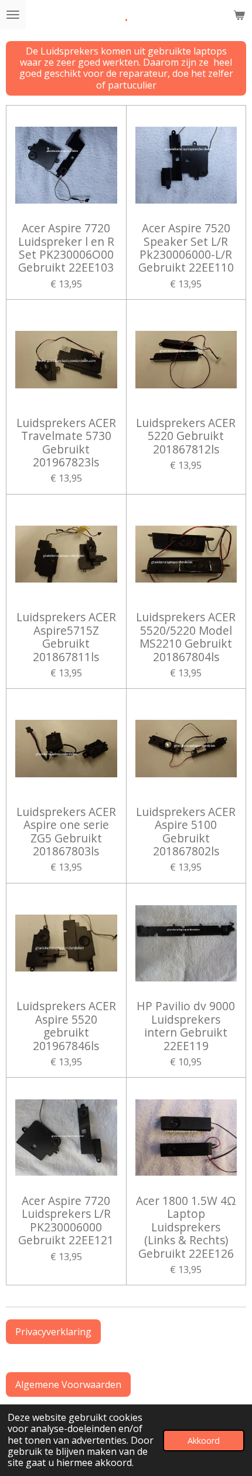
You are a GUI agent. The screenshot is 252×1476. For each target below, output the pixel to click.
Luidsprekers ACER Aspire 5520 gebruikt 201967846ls (66, 1026)
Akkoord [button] (204, 1440)
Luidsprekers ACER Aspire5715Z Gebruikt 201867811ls (66, 637)
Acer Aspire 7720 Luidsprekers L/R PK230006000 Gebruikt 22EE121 (66, 1220)
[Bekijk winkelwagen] (239, 14)
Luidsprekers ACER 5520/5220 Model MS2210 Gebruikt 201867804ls (186, 637)
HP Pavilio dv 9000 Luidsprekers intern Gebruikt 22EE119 (186, 1026)
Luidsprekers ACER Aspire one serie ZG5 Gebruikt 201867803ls (66, 831)
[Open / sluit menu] (13, 14)
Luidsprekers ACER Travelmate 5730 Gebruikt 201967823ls (66, 443)
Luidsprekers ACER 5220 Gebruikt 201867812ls (186, 436)
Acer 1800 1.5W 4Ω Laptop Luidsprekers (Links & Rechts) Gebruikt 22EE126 (186, 1227)
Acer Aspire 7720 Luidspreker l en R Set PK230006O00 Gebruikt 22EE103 (66, 248)
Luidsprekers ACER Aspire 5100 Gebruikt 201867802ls (186, 831)
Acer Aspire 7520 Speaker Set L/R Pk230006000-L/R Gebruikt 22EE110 (186, 248)
